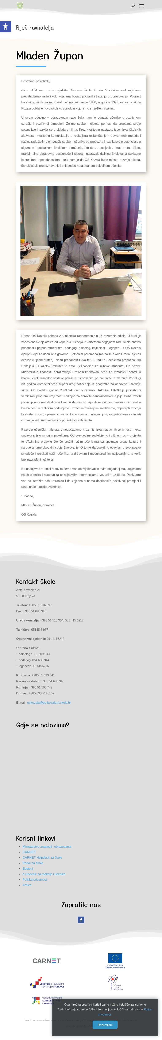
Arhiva (27, 885)
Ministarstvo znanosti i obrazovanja (47, 846)
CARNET (29, 852)
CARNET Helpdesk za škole (42, 857)
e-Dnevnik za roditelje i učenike (44, 874)
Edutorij (28, 868)
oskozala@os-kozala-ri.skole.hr (49, 702)
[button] (5, 26)
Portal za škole (33, 863)
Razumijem (105, 1024)
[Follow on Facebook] (81, 920)
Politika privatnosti (35, 879)
